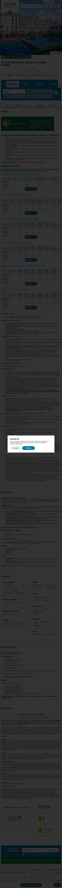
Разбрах (28, 448)
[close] (52, 437)
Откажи (15, 448)
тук (21, 444)
